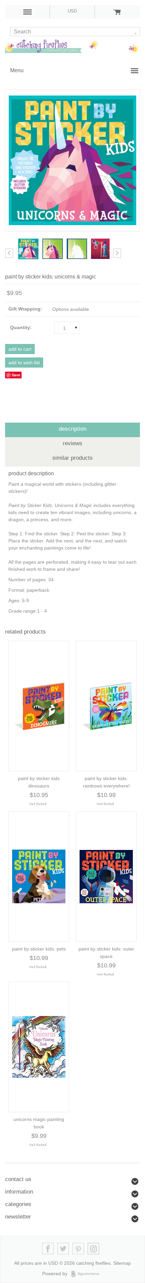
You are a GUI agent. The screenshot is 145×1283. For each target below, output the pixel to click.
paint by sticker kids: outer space (106, 952)
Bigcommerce (87, 1274)
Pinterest (78, 1249)
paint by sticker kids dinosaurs (39, 782)
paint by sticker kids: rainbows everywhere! (106, 782)
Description (72, 429)
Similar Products (72, 458)
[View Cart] (117, 12)
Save (16, 374)
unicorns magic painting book (38, 1123)
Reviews (72, 443)
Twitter (63, 1249)
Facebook (48, 1249)
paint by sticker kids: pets (39, 949)
